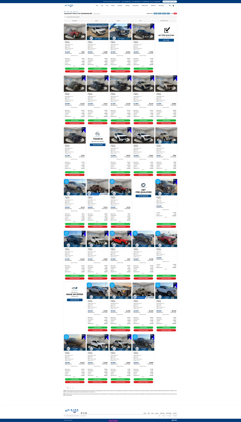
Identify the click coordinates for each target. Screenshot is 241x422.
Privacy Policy (169, 415)
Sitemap (163, 415)
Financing (127, 5)
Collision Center (145, 5)
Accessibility (175, 415)
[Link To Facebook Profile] (82, 413)
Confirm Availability (75, 68)
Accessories (120, 5)
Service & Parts (135, 5)
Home (97, 5)
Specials (112, 5)
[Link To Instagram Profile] (86, 413)
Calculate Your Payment (75, 71)
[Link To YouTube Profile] (84, 413)
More (74, 66)
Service (156, 413)
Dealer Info (153, 5)
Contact (175, 413)
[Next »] (73, 388)
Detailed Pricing (74, 55)
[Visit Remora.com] (174, 420)
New (102, 5)
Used (107, 5)
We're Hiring (161, 5)
